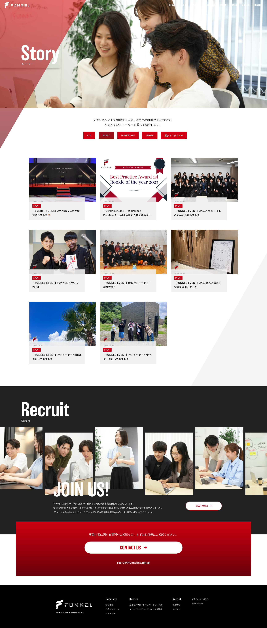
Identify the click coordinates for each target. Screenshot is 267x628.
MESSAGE (196, 5)
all (89, 135)
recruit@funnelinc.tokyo (133, 562)
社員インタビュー (174, 135)
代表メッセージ (112, 609)
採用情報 (176, 605)
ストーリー (110, 613)
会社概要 (109, 605)
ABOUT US (210, 5)
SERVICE (173, 5)
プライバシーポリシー (201, 599)
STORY (185, 5)
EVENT (235, 5)
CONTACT (258, 5)
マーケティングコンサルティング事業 (145, 609)
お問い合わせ (197, 603)
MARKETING (128, 135)
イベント (176, 609)
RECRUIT (224, 5)
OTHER (150, 135)
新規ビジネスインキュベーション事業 (145, 605)
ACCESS (246, 5)
